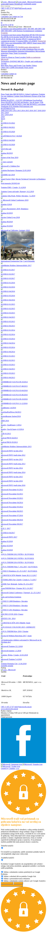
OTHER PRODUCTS (9, 47)
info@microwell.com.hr (23, 707)
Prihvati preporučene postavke (12, 885)
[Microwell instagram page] (11, 764)
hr (1, 23)
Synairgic (4, 33)
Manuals (4, 55)
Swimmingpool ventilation (32, 31)
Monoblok (26, 35)
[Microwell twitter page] (10, 766)
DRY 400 (34, 29)
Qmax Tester (13, 53)
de (10, 25)
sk (4, 25)
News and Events (15, 65)
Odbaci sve (18, 883)
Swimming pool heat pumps (11, 35)
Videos (34, 65)
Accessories (22, 53)
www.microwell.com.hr (9, 709)
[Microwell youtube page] (32, 764)
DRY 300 (27, 29)
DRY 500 (41, 29)
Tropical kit (42, 41)
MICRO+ (21, 61)
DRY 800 (4, 31)
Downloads (19, 68)
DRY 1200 (12, 31)
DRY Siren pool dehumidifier (12, 43)
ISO (8, 68)
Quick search (28, 68)
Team (17, 57)
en (2, 25)
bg (6, 25)
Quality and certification (33, 61)
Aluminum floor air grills (17, 49)
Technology (5, 61)
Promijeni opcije (7, 883)
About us (4, 57)
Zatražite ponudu (7, 666)
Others (3, 68)
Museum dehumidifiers (9, 51)
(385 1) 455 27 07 (7, 707)
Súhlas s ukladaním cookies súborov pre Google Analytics (25, 881)
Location (22, 57)
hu (12, 25)
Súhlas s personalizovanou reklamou (17, 879)
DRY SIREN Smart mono (32, 43)
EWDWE (13, 61)
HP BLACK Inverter (12, 37)
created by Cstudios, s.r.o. (10, 768)
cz (8, 25)
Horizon (20, 31)
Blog (3, 65)
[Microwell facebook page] (23, 762)
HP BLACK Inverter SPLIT (16, 39)
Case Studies (27, 65)
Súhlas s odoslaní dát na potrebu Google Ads (20, 876)
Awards (4, 63)
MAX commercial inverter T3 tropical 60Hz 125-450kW (21, 40)
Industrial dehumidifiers (26, 51)
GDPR (12, 68)
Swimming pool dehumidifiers (12, 29)
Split (21, 37)
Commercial (32, 39)
